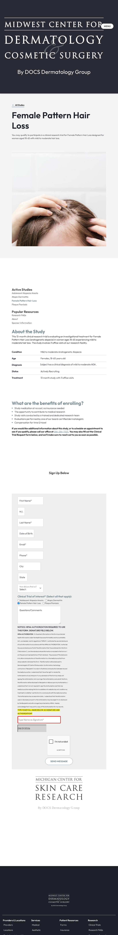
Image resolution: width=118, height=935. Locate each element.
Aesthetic (36, 930)
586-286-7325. (61, 431)
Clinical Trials (95, 924)
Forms (63, 924)
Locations (8, 930)
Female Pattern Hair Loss (24, 300)
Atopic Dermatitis (20, 296)
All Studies (19, 105)
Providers (8, 924)
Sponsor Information (22, 323)
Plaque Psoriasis (19, 304)
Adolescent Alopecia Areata (25, 293)
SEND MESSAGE (59, 761)
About (15, 319)
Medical (35, 924)
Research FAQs (19, 315)
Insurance (64, 930)
